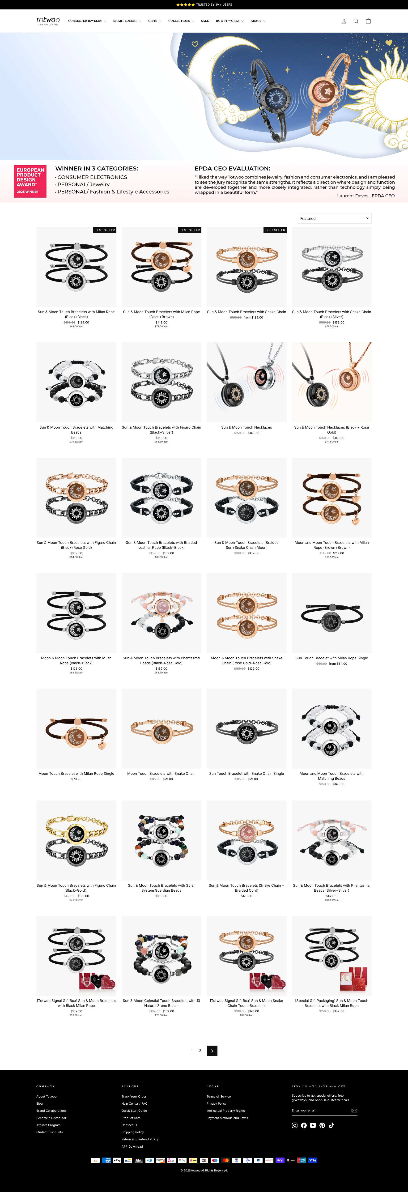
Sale (205, 21)
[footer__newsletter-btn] (354, 1110)
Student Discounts (49, 1132)
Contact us (129, 1125)
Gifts (153, 21)
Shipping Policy (133, 1132)
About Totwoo (46, 1096)
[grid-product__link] (76, 267)
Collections (179, 21)
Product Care (131, 1118)
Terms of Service (219, 1096)
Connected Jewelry (85, 21)
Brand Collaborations (51, 1110)
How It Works (228, 21)
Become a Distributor (51, 1118)
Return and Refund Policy (140, 1139)
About (256, 21)
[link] (48, 21)
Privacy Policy (216, 1103)
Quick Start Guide (134, 1110)
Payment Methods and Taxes (227, 1118)
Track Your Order (134, 1096)
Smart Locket (125, 21)
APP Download (132, 1146)
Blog (39, 1103)
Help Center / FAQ (135, 1103)
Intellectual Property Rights (226, 1110)
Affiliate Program (48, 1125)
